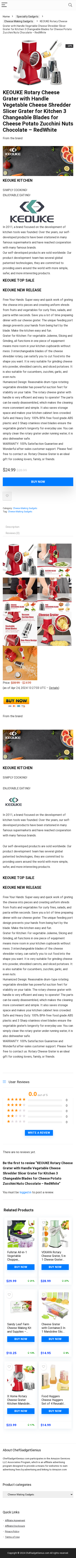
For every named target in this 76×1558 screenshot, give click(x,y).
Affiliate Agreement (15, 1520)
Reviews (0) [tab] (13, 533)
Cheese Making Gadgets (18, 21)
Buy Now (38, 482)
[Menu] (4, 5)
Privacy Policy (12, 1531)
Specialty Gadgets (27, 16)
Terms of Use (12, 1537)
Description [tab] (12, 526)
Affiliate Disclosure (15, 1526)
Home (6, 16)
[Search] (70, 5)
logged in (26, 1192)
